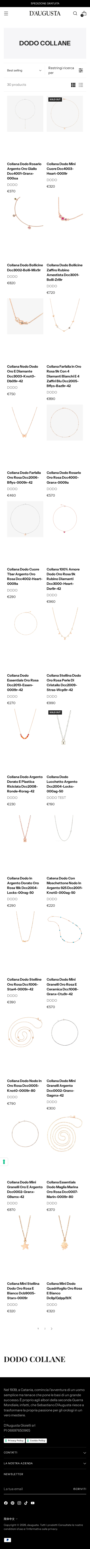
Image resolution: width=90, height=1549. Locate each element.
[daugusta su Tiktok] (26, 1503)
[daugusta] (45, 13)
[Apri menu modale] (6, 13)
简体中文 (9, 1518)
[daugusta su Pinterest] (12, 1503)
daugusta (33, 1525)
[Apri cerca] (75, 13)
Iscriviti (79, 1488)
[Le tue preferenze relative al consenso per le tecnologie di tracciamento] (4, 1162)
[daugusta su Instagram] (19, 1503)
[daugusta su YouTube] (33, 1503)
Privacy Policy (15, 1440)
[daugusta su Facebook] (6, 1503)
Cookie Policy (37, 1440)
